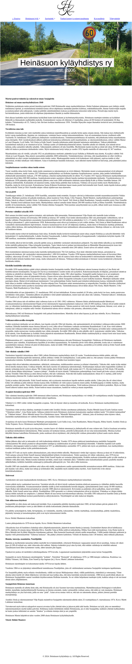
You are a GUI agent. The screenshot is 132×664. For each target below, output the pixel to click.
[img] (66, 8)
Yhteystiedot (115, 18)
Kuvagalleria (99, 18)
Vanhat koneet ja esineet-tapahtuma (74, 18)
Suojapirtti (49, 18)
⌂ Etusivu (16, 18)
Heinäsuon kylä (31, 18)
